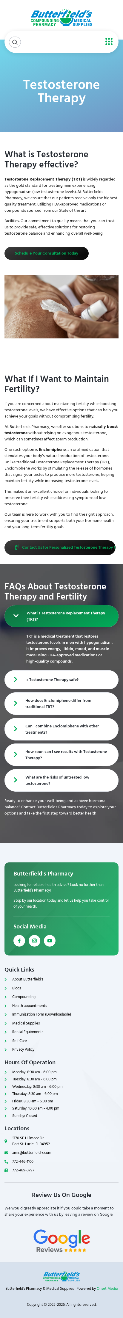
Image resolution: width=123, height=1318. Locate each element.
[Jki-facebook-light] (19, 941)
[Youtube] (50, 941)
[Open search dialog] (15, 42)
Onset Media (107, 1288)
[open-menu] (107, 41)
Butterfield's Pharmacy (43, 873)
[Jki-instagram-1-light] (34, 941)
